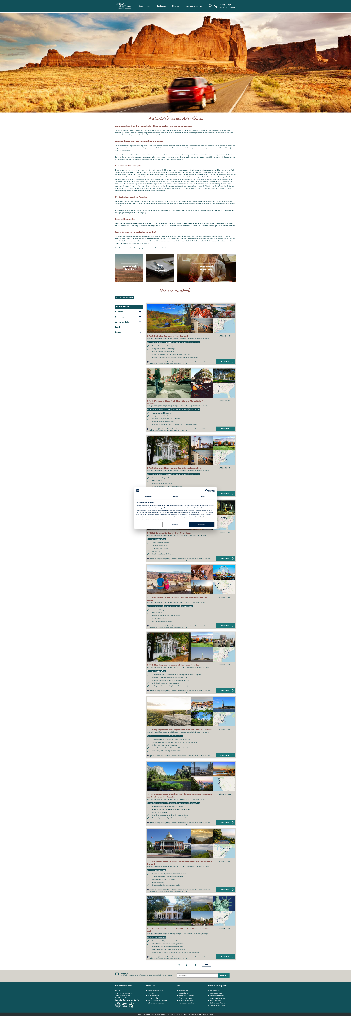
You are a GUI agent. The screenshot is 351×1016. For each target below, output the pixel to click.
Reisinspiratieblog (215, 1000)
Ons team (151, 993)
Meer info (224, 362)
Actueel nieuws (215, 991)
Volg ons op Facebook (217, 995)
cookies (161, 505)
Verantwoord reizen (216, 993)
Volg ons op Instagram (217, 998)
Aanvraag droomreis (194, 6)
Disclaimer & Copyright (186, 995)
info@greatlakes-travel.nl (123, 995)
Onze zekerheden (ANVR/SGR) (158, 1000)
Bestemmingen (144, 6)
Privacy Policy (183, 991)
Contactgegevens (153, 995)
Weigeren (175, 524)
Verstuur (223, 975)
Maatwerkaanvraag (185, 998)
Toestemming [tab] (148, 496)
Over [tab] (202, 496)
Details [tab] (175, 496)
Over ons (175, 6)
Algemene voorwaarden (156, 1003)
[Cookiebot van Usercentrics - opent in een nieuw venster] (207, 490)
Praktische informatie (186, 1000)
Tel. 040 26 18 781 (121, 998)
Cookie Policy (183, 993)
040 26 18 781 (225, 5)
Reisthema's (161, 6)
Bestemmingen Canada (217, 1005)
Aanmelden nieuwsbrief (186, 1003)
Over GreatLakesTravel (155, 991)
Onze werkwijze (153, 998)
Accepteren (201, 524)
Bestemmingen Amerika (217, 1003)
